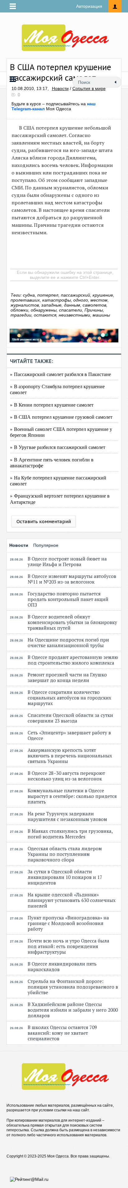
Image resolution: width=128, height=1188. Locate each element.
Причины (94, 310)
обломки (19, 310)
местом (98, 300)
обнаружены (44, 310)
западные (51, 305)
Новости (60, 88)
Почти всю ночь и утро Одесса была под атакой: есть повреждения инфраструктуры (68, 946)
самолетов (94, 305)
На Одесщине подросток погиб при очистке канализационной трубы (68, 642)
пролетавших (25, 300)
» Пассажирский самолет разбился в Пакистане (60, 374)
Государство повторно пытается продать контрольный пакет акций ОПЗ (68, 599)
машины (101, 315)
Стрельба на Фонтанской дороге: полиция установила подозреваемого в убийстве (73, 986)
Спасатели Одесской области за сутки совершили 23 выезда (70, 717)
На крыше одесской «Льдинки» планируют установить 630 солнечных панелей (72, 900)
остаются (45, 315)
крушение (103, 295)
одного (80, 300)
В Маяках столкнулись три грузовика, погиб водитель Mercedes (70, 833)
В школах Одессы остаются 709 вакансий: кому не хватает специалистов (62, 1032)
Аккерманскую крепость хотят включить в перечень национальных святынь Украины (70, 755)
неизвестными (74, 315)
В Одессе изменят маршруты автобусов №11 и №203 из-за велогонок (72, 578)
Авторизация (89, 6)
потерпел (47, 295)
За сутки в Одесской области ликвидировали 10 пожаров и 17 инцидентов (65, 877)
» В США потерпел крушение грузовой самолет (61, 416)
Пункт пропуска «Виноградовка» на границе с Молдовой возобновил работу (68, 923)
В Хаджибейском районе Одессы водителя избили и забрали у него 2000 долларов (73, 1009)
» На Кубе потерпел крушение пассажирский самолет (58, 480)
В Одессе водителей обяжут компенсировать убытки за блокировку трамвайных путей (72, 622)
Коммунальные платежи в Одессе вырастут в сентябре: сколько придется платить (72, 796)
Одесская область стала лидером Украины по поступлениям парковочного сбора (65, 854)
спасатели (70, 310)
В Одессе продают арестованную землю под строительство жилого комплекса (73, 660)
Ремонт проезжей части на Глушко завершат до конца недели (67, 677)
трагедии (21, 315)
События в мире (89, 88)
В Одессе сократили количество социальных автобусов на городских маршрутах (69, 697)
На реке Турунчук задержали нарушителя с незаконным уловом (67, 816)
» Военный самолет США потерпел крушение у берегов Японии (61, 432)
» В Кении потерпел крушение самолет (52, 404)
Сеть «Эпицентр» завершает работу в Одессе (69, 735)
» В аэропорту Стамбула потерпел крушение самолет (57, 389)
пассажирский (75, 295)
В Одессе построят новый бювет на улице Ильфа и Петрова (67, 561)
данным (72, 305)
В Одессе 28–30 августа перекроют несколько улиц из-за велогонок (66, 775)
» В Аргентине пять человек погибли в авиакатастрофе (52, 462)
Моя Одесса (53, 106)
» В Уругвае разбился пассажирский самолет (57, 447)
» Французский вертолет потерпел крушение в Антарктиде (60, 498)
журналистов (25, 305)
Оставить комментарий (43, 521)
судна (29, 295)
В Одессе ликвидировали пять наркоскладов (62, 966)
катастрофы (56, 300)
